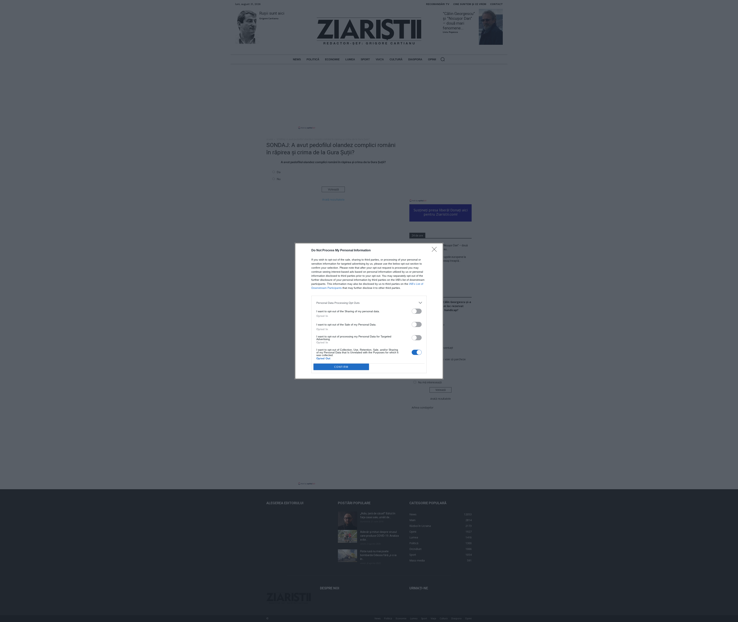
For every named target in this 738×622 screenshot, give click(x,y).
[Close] (435, 250)
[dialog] (369, 311)
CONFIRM (341, 366)
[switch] (417, 311)
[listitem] (369, 303)
